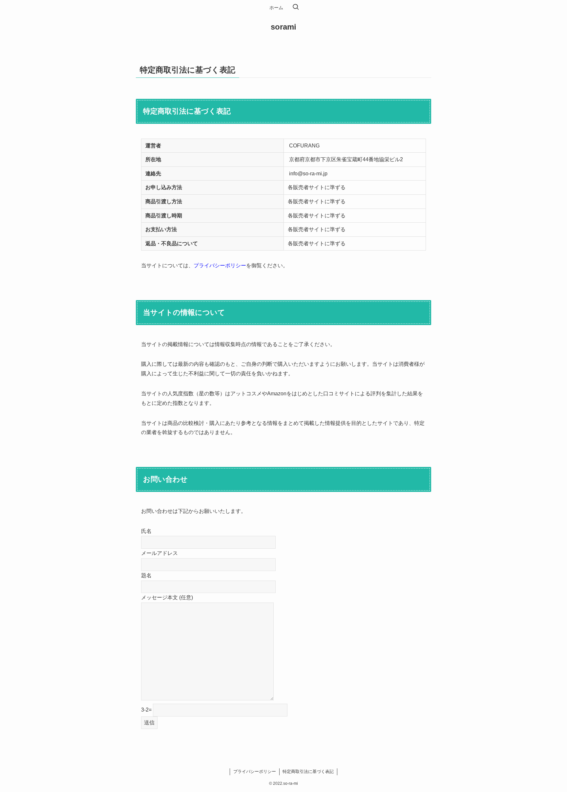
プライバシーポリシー (220, 265)
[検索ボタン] (295, 7)
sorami (283, 27)
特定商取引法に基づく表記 (308, 771)
